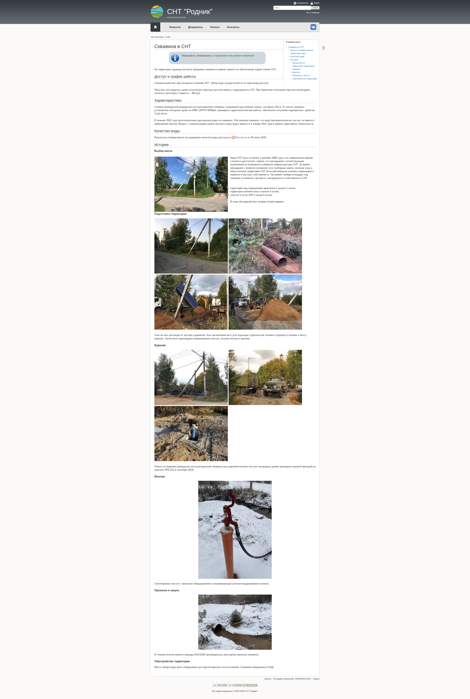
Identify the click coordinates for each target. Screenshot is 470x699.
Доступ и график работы (301, 50)
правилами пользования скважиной (234, 55)
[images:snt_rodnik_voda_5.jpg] (265, 302)
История (294, 60)
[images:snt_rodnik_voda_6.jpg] (191, 377)
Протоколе (241, 137)
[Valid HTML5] (219, 685)
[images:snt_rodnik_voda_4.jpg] (191, 302)
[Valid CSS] (235, 685)
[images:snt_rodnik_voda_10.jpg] (235, 622)
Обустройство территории (304, 79)
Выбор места (298, 63)
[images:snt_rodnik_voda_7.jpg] (265, 377)
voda (167, 37)
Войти (316, 3)
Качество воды (297, 56)
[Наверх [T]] (324, 48)
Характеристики (297, 53)
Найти (315, 8)
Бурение (296, 69)
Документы (195, 27)
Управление (302, 3)
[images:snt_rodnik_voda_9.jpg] (235, 530)
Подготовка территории (303, 66)
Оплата (215, 27)
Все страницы (312, 12)
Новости (175, 27)
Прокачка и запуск (301, 75)
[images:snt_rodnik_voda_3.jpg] (265, 246)
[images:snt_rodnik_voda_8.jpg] (191, 433)
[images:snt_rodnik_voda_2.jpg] (191, 246)
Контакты (233, 27)
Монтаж (296, 72)
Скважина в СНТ (296, 47)
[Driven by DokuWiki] (250, 685)
